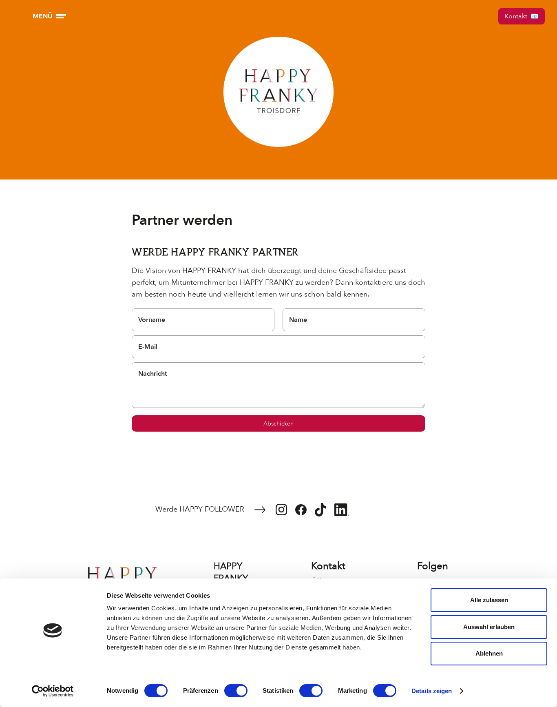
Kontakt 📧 (521, 16)
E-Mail (147, 346)
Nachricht (152, 373)
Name (298, 319)
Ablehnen (489, 653)
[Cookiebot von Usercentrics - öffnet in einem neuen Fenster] (52, 691)
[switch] (236, 690)
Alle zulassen (489, 599)
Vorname (151, 319)
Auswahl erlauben (489, 626)
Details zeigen (431, 690)
